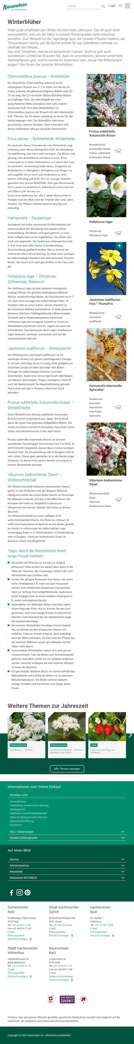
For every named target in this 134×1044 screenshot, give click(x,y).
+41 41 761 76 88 (103, 925)
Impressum (16, 824)
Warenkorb (119, 5)
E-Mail (11, 932)
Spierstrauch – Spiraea (21, 750)
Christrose (18, 309)
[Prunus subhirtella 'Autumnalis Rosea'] (106, 100)
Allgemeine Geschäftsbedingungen (28, 813)
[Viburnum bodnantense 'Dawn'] (106, 449)
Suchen (104, 6)
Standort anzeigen (18, 939)
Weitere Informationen (61, 976)
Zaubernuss (44, 241)
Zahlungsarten (18, 809)
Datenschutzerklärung (22, 821)
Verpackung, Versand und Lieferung (29, 805)
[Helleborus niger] (106, 190)
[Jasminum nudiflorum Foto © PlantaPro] (106, 268)
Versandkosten (18, 801)
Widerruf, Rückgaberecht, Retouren (28, 817)
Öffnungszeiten (16, 935)
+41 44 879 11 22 (62, 966)
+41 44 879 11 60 (21, 925)
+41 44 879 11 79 (21, 966)
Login (112, 5)
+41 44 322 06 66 (62, 925)
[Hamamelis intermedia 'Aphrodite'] (106, 354)
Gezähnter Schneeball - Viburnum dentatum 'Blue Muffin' (66, 751)
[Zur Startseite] (15, 6)
